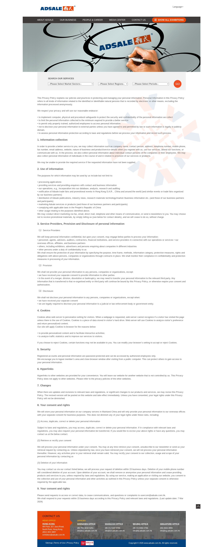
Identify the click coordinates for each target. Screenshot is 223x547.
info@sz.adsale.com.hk (87, 531)
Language (177, 6)
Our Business (68, 20)
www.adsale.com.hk (152, 543)
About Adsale (45, 20)
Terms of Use (59, 543)
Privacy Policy (73, 543)
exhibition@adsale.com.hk (53, 535)
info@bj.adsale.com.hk (142, 531)
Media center (117, 20)
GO (178, 83)
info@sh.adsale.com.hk (115, 531)
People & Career (93, 20)
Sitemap (48, 543)
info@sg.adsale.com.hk (170, 531)
